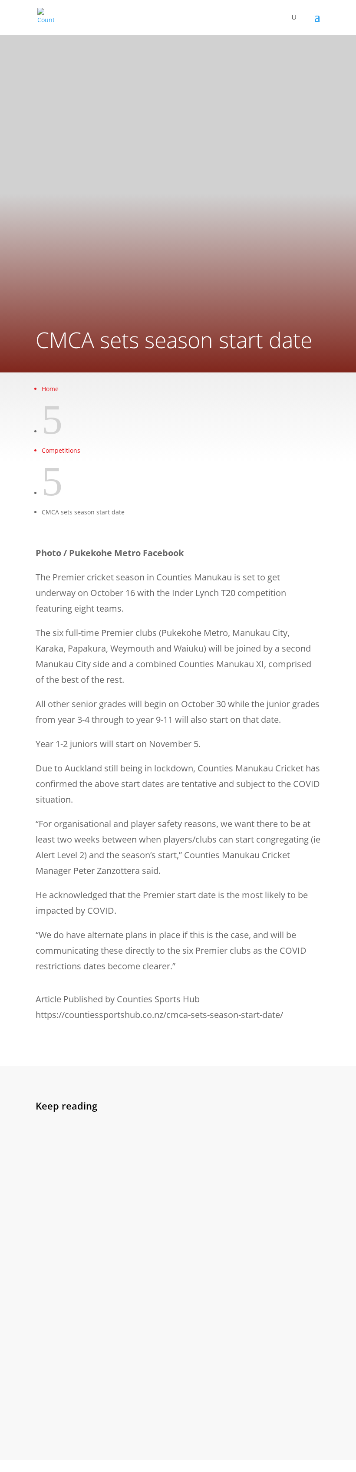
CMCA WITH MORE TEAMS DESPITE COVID (120, 1162)
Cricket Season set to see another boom (117, 1359)
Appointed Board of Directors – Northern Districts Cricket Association (170, 1266)
